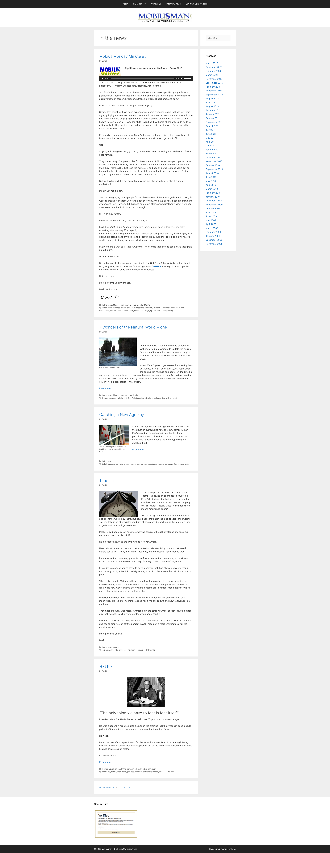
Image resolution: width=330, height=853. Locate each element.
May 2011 (210, 138)
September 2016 (214, 83)
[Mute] (182, 78)
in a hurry (106, 650)
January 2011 (212, 153)
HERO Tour (138, 4)
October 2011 (212, 118)
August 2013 (212, 106)
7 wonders (106, 398)
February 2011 (213, 149)
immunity (149, 308)
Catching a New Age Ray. (122, 414)
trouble (171, 772)
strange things (168, 310)
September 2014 (214, 94)
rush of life (135, 650)
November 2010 (214, 161)
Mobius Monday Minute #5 (123, 56)
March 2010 (212, 189)
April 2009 (211, 224)
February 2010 (213, 192)
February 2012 (213, 110)
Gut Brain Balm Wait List (196, 4)
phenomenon (127, 310)
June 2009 (211, 216)
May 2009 (211, 220)
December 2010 (214, 157)
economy (106, 772)
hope (124, 772)
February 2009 (213, 232)
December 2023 (214, 67)
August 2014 (212, 98)
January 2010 (213, 196)
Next (126, 787)
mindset (166, 308)
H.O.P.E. (106, 666)
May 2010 (211, 181)
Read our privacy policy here (222, 849)
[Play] (102, 78)
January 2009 (213, 236)
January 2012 (213, 114)
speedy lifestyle (148, 650)
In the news (107, 305)
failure (122, 464)
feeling (133, 464)
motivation (175, 308)
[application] (146, 78)
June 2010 (211, 177)
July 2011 (210, 130)
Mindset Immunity (121, 305)
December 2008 (214, 240)
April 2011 (211, 141)
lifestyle (114, 650)
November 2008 (214, 244)
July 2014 (211, 102)
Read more (105, 388)
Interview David (173, 4)
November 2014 (214, 90)
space (153, 310)
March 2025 (212, 63)
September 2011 (214, 122)
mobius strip (183, 464)
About (125, 4)
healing (161, 464)
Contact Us (156, 4)
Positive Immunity (148, 769)
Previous (105, 787)
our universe (115, 310)
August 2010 (212, 173)
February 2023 (213, 71)
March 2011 (211, 145)
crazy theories (114, 308)
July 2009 (211, 212)
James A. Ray (171, 464)
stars (159, 310)
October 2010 (213, 165)
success (163, 772)
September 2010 (214, 169)
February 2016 (213, 87)
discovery (125, 308)
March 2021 (212, 75)
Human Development (111, 769)
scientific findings (141, 310)
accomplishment (119, 398)
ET (132, 308)
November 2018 (214, 79)
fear (127, 464)
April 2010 (211, 185)
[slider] (187, 78)
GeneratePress (130, 849)
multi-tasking (124, 650)
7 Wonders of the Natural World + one (133, 327)
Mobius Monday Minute (140, 305)
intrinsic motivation (144, 398)
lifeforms (158, 308)
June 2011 (211, 134)
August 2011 (212, 126)
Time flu (106, 480)
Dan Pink (131, 398)
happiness (152, 464)
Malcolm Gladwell (161, 398)
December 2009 (214, 200)
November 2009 (214, 204)
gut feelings (139, 308)
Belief (104, 308)
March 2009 (212, 228)
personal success (150, 772)
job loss (130, 772)
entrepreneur (113, 464)
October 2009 (213, 208)
